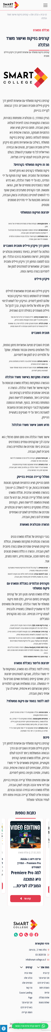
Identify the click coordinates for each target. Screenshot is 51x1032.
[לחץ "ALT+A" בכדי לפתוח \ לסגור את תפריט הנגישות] (3, 1028)
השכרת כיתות (44, 987)
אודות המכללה (44, 997)
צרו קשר (29, 987)
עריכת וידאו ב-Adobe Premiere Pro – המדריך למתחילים (29, 863)
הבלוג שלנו (34, 14)
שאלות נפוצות (44, 1002)
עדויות (47, 992)
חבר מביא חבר (44, 977)
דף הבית (44, 14)
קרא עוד (27, 898)
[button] (30, 1026)
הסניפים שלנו (27, 982)
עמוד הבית (28, 973)
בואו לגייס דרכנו (43, 982)
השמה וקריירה (27, 1012)
